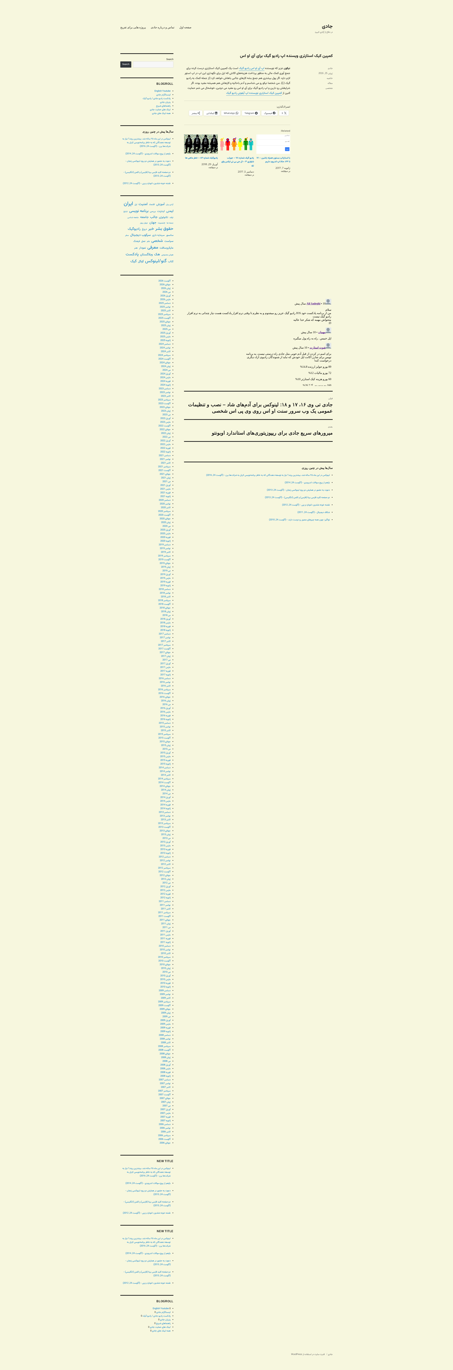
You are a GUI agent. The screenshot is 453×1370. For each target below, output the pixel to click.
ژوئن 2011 (166, 924)
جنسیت (161, 223)
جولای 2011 (165, 920)
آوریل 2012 (165, 886)
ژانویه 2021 (165, 496)
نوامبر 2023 (165, 392)
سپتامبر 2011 (164, 912)
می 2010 (166, 972)
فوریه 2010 (165, 983)
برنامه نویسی (138, 211)
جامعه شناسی (133, 217)
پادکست (132, 254)
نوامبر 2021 (165, 459)
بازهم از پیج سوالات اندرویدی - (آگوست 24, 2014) (307, 482)
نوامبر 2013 (165, 816)
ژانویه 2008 (165, 1076)
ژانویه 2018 (165, 630)
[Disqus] (258, 246)
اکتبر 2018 (166, 597)
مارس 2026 (165, 299)
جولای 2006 (165, 1143)
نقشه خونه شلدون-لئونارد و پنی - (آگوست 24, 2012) (306, 505)
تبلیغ (126, 211)
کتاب (170, 261)
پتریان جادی (165, 102)
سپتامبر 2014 (164, 779)
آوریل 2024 (165, 374)
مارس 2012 (165, 890)
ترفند (171, 217)
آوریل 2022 (165, 441)
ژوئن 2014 (166, 790)
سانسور (169, 235)
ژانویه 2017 (165, 675)
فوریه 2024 (165, 381)
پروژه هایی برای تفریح (133, 27)
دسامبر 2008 (165, 1035)
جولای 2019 (165, 563)
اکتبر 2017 (166, 641)
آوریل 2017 (165, 663)
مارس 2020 (165, 533)
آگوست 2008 (164, 1050)
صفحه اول (185, 27)
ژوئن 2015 (166, 745)
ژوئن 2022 (166, 433)
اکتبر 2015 (166, 730)
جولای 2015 (165, 741)
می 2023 (166, 415)
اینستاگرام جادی (163, 95)
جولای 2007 (165, 1098)
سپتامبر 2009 (164, 1002)
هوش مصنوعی (167, 254)
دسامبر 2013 (165, 812)
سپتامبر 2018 (164, 600)
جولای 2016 (165, 697)
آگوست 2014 (164, 782)
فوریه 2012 (165, 894)
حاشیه (330, 78)
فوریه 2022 (165, 448)
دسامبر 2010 (165, 946)
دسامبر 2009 (165, 990)
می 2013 (166, 838)
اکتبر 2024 (166, 351)
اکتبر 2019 (166, 552)
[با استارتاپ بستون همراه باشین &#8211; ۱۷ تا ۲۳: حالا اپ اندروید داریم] (273, 144)
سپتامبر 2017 (164, 645)
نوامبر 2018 (165, 593)
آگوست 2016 (164, 693)
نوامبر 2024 (165, 348)
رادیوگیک (134, 229)
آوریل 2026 (165, 296)
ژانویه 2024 (165, 385)
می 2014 (166, 793)
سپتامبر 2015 (164, 734)
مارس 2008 (165, 1068)
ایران (128, 204)
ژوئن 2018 (166, 611)
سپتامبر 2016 (164, 689)
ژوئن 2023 (166, 411)
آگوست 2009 (164, 1005)
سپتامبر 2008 (164, 1046)
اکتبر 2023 (166, 396)
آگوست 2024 (164, 359)
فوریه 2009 (165, 1028)
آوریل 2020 (165, 530)
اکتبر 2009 (166, 998)
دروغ (144, 229)
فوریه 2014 (165, 805)
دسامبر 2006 (165, 1124)
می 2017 (166, 660)
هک (157, 254)
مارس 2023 (165, 422)
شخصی (329, 88)
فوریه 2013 (165, 849)
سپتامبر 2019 (164, 556)
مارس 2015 (165, 756)
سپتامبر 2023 (164, 400)
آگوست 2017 (164, 649)
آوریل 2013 (165, 842)
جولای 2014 (165, 786)
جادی (327, 26)
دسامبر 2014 (165, 767)
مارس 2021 (165, 489)
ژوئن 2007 (166, 1102)
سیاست (168, 241)
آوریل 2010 (165, 976)
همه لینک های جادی (161, 113)
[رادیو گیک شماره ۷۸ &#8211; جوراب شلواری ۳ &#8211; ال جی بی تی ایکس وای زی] (237, 144)
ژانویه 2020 (165, 541)
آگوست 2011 (164, 916)
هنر (136, 248)
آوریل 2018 (165, 619)
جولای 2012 (165, 875)
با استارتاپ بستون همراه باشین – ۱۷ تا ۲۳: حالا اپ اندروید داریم (273, 159)
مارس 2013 (165, 846)
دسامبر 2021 (165, 455)
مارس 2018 (165, 623)
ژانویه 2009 (165, 1031)
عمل (143, 241)
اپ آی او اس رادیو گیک (251, 68)
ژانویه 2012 (165, 898)
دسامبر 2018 (165, 589)
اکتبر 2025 (166, 310)
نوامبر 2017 (165, 637)
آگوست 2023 (164, 403)
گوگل (141, 261)
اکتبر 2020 (166, 507)
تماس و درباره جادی (162, 27)
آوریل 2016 (165, 708)
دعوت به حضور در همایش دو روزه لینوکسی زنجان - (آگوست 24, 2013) (298, 490)
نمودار (142, 248)
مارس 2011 (165, 935)
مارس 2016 (165, 712)
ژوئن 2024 (166, 366)
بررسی (153, 211)
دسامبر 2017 (165, 634)
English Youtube (162, 91)
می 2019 (166, 571)
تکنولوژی (163, 217)
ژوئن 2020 (166, 522)
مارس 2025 (165, 336)
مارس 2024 (165, 377)
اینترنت (161, 211)
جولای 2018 (165, 608)
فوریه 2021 (165, 493)
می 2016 (166, 704)
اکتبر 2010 (166, 953)
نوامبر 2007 (165, 1083)
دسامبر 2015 (165, 723)
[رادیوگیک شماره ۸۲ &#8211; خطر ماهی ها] (201, 144)
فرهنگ (136, 241)
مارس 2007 (165, 1113)
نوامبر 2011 (165, 905)
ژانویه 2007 (165, 1120)
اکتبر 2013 (166, 820)
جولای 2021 (165, 474)
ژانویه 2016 (165, 719)
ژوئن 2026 (166, 288)
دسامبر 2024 (165, 344)
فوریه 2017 (165, 671)
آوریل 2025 (165, 333)
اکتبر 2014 (166, 775)
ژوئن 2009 (166, 1013)
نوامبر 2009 (165, 994)
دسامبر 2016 (165, 678)
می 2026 (166, 292)
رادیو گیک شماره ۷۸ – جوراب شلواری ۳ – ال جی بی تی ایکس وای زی (237, 161)
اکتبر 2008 (166, 1042)
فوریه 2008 (165, 1072)
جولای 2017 (165, 652)
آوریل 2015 (165, 753)
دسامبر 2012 (165, 857)
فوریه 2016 (165, 715)
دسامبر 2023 (165, 388)
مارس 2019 (165, 578)
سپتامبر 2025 (164, 314)
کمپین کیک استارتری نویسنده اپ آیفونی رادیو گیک (254, 93)
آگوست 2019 (164, 559)
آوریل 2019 (165, 574)
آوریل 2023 (165, 418)
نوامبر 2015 (165, 727)
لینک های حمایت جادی (160, 109)
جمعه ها (170, 223)
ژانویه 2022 (165, 452)
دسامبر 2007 (165, 1080)
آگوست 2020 (164, 515)
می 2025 (166, 329)
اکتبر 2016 (166, 686)
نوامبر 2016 (165, 682)
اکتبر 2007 (166, 1087)
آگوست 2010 (164, 961)
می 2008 (166, 1061)
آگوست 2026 (164, 281)
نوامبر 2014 (165, 771)
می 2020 (166, 526)
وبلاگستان (146, 254)
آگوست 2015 (164, 738)
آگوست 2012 (164, 872)
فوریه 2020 (165, 537)
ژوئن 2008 (166, 1057)
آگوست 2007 (164, 1094)
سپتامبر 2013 (164, 823)
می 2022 (166, 437)
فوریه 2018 (165, 626)
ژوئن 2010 (166, 968)
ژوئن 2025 (166, 325)
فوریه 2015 (165, 760)
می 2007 (166, 1106)
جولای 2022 (165, 429)
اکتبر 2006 (166, 1132)
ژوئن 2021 (166, 478)
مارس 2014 (165, 801)
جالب (153, 217)
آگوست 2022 (164, 426)
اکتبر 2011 (166, 909)
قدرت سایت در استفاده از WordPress (308, 1354)
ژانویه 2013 (165, 853)
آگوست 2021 (164, 470)
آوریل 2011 (165, 931)
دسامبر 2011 (165, 901)
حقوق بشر (164, 228)
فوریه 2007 (165, 1117)
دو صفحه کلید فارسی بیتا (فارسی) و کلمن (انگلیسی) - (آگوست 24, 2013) (297, 497)
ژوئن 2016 (166, 701)
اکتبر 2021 (166, 463)
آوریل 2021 (165, 485)
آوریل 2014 (165, 797)
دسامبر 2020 (165, 500)
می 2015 (166, 749)
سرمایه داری (158, 235)
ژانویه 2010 (165, 987)
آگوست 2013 (164, 827)
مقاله (330, 83)
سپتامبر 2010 (164, 957)
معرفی (152, 247)
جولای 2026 (165, 284)
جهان (152, 222)
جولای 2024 (165, 362)
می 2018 (166, 615)
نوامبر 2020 (165, 504)
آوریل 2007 (165, 1109)
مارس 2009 (165, 1024)
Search (169, 59)
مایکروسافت (166, 248)
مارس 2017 (165, 667)
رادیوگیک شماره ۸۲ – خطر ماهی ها (201, 158)
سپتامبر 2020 (164, 511)
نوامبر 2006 (165, 1128)
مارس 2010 (165, 979)
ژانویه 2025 (165, 340)
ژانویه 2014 (165, 808)
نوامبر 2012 (165, 860)
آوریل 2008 (165, 1065)
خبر (151, 229)
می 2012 (166, 883)
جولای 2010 (165, 964)
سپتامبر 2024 (164, 355)
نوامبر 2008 (165, 1039)
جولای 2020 (165, 519)
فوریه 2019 (165, 582)
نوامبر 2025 (165, 307)
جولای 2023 (165, 407)
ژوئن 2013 (166, 834)
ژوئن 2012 (166, 879)
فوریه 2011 (165, 938)
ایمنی (169, 211)
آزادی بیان (169, 204)
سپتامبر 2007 (164, 1091)
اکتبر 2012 (166, 864)
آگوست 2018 (164, 604)
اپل (135, 204)
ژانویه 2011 (165, 942)
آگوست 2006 (164, 1139)
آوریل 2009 (165, 1020)
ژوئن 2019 (166, 567)
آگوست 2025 (164, 318)
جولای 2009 (165, 1009)
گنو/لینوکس (156, 261)
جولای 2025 (165, 322)
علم (148, 241)
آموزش (160, 204)
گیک (133, 261)
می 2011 (166, 927)
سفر (127, 235)
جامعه (144, 217)
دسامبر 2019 (165, 545)
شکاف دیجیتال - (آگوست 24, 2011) (313, 512)
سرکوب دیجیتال (140, 235)
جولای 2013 (165, 831)
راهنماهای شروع (163, 106)
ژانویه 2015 (165, 764)
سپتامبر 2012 (164, 868)
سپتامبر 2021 (164, 467)
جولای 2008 (165, 1054)
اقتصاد (152, 204)
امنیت (143, 204)
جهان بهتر (144, 223)
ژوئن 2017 (166, 656)
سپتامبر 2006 (164, 1135)
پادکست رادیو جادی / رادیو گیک (157, 98)
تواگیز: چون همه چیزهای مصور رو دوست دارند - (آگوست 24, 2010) (299, 520)
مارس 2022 (165, 444)
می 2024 (166, 370)
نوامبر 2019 (165, 548)
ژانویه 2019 (165, 585)
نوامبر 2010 (165, 950)
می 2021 (166, 481)
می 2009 (166, 1016)
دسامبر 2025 (165, 303)
